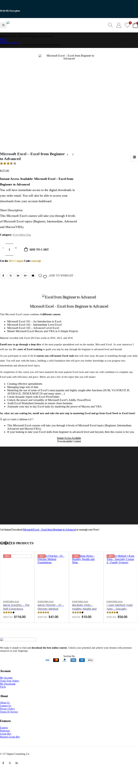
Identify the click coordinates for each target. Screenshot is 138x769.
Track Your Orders (9, 689)
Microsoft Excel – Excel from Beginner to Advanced (49, 538)
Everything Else (22, 243)
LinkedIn (18, 284)
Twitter (10, 284)
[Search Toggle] (110, 29)
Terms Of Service (9, 720)
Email (33, 284)
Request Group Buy (10, 745)
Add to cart (39, 258)
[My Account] (119, 30)
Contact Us (5, 714)
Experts (4, 736)
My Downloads (7, 692)
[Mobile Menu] (3, 30)
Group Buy (5, 742)
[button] (2, 552)
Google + (25, 284)
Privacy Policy (7, 717)
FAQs (3, 695)
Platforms (5, 739)
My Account (6, 686)
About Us (5, 711)
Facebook (3, 284)
